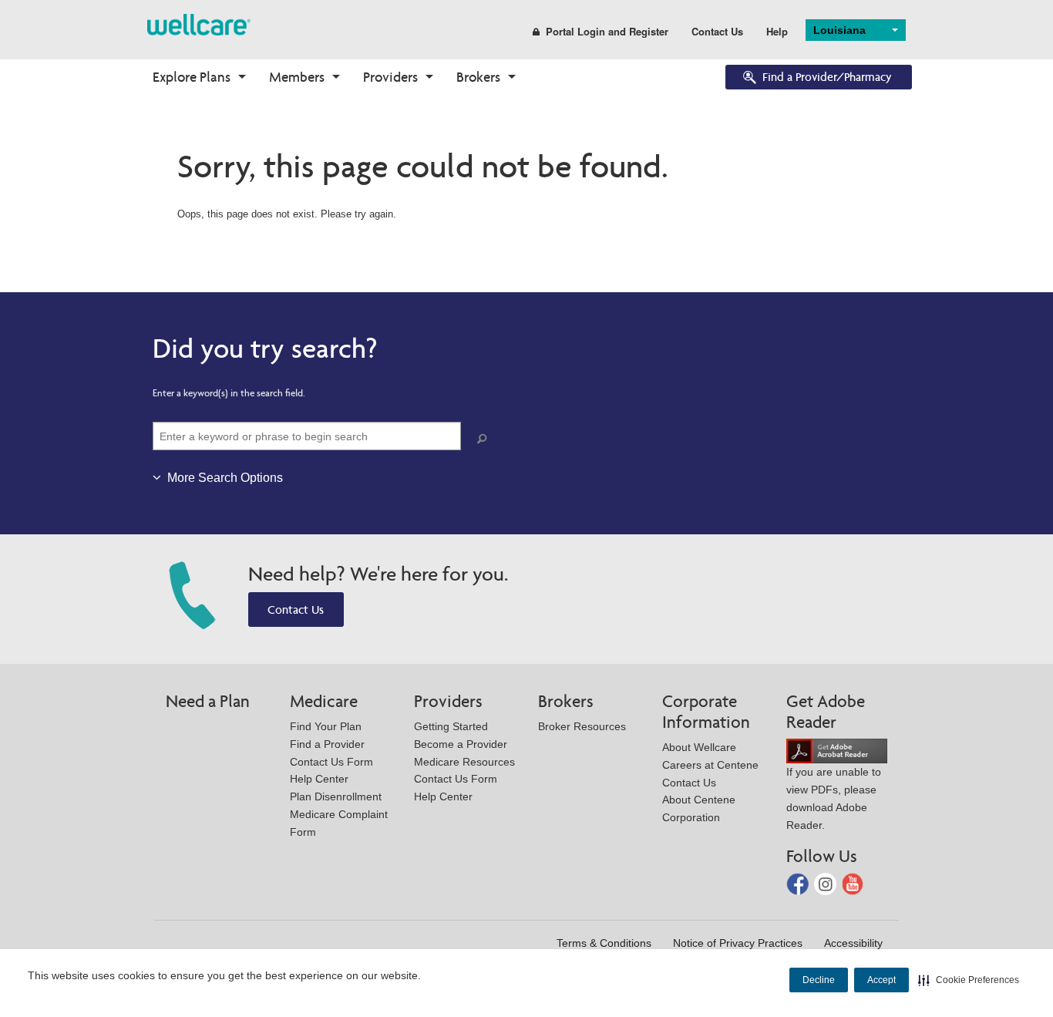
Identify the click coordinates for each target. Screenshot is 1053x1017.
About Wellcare (699, 747)
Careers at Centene (710, 765)
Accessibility (853, 943)
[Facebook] (799, 883)
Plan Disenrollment (336, 796)
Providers (390, 77)
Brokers (478, 77)
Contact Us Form (331, 762)
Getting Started (451, 726)
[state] (199, 23)
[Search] (485, 439)
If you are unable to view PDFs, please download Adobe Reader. (833, 798)
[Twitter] (826, 883)
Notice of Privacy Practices (737, 943)
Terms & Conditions (604, 943)
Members (297, 77)
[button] (968, 980)
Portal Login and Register (607, 31)
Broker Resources (582, 726)
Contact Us (717, 31)
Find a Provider (327, 744)
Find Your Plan (326, 726)
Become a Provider (460, 744)
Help (777, 31)
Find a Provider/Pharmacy (827, 76)
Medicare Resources (464, 762)
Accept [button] (881, 980)
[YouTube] (853, 883)
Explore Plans (191, 77)
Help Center (319, 779)
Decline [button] (818, 980)
